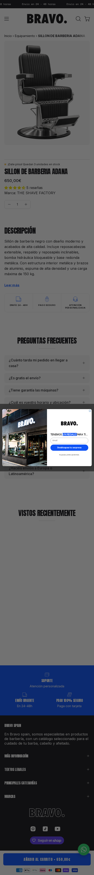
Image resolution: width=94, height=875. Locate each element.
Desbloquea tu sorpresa (69, 447)
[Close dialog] (90, 411)
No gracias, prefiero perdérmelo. (69, 454)
